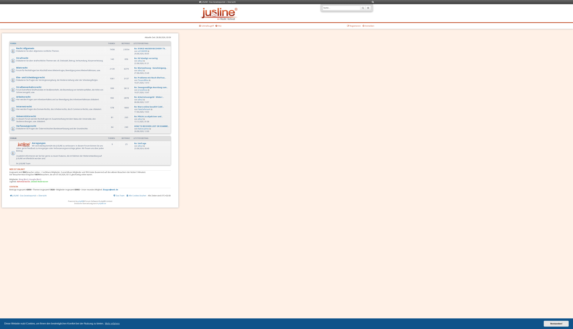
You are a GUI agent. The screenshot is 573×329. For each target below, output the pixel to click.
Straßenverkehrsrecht (28, 87)
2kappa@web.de (110, 190)
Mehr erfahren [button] (112, 323)
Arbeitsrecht (23, 96)
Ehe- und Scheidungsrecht (30, 77)
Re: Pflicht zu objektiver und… (148, 116)
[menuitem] (373, 2)
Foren (13, 43)
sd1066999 (142, 51)
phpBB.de (102, 203)
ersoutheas (142, 90)
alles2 (140, 61)
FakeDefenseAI (144, 109)
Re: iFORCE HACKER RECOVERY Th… (150, 48)
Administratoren (23, 181)
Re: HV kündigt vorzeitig (146, 58)
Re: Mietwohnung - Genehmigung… (150, 68)
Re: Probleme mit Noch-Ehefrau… (150, 77)
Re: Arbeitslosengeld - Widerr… (149, 97)
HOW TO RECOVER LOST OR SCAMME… (151, 126)
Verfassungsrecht (26, 125)
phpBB (80, 201)
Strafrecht (22, 57)
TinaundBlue (143, 80)
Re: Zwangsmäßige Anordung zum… (151, 87)
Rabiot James (143, 128)
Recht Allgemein (25, 48)
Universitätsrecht (26, 116)
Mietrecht (22, 67)
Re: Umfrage (140, 143)
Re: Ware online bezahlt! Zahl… (149, 107)
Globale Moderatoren (39, 181)
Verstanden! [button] (556, 323)
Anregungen (39, 143)
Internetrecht (24, 106)
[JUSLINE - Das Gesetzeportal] (219, 13)
